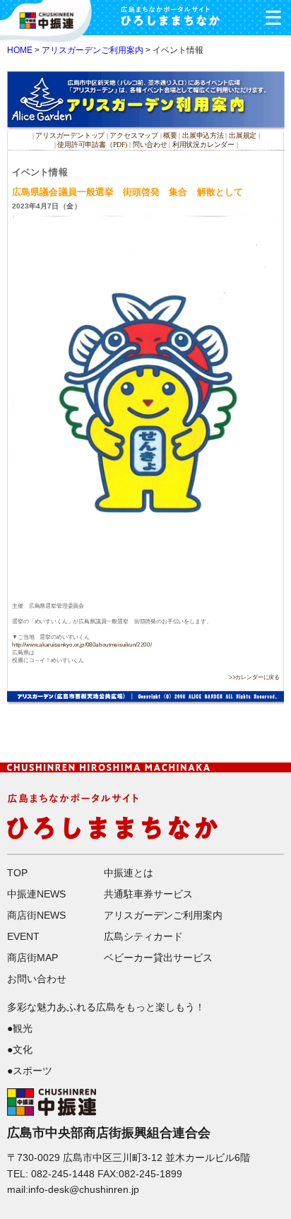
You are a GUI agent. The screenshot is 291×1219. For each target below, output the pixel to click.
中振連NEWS (36, 894)
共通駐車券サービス (148, 894)
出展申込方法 (203, 135)
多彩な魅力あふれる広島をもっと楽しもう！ (106, 1007)
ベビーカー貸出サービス (158, 957)
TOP (17, 872)
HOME (19, 50)
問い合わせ (150, 144)
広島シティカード (143, 936)
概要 (170, 135)
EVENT (23, 936)
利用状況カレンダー (203, 144)
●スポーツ (29, 1070)
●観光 (19, 1028)
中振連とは (128, 872)
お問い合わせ (36, 978)
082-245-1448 (63, 1173)
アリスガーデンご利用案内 (92, 50)
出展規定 (242, 135)
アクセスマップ (134, 135)
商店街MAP (32, 957)
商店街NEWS (36, 915)
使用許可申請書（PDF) (92, 144)
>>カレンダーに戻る (254, 677)
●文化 (19, 1049)
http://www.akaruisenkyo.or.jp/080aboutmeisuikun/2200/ (81, 645)
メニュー (273, 17)
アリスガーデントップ (70, 135)
